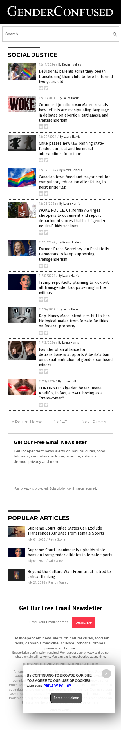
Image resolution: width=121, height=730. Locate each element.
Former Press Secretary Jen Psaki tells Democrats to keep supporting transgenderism (74, 254)
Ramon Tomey (58, 582)
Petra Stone (57, 539)
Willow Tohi (56, 561)
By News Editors (70, 170)
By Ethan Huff (67, 381)
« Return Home (27, 422)
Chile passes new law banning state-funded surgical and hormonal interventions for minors (72, 148)
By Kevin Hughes (69, 64)
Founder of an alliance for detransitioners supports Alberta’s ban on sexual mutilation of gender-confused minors (76, 357)
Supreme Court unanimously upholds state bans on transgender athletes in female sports (70, 552)
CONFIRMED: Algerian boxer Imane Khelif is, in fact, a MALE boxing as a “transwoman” (70, 393)
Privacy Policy (57, 686)
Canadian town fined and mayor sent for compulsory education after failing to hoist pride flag (74, 182)
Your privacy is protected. (31, 488)
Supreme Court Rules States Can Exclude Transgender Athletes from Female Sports (66, 531)
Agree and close (66, 698)
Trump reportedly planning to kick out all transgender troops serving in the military (74, 287)
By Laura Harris (69, 98)
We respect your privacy (77, 652)
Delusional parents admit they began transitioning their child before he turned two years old (76, 76)
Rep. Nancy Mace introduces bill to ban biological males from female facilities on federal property (74, 321)
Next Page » (94, 422)
